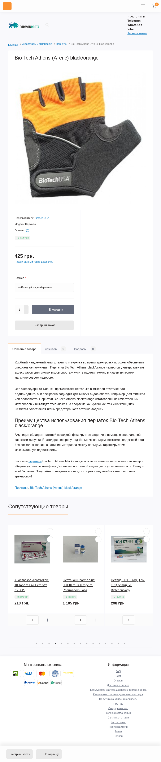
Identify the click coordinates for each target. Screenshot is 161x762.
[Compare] (50, 539)
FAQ (118, 671)
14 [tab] (118, 643)
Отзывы (118, 680)
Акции (118, 731)
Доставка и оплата (118, 685)
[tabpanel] (32, 575)
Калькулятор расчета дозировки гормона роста (118, 689)
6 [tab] (68, 643)
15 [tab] (124, 643)
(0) (27, 230)
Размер (20, 278)
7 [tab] (74, 643)
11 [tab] (99, 643)
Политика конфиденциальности (118, 699)
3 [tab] (49, 643)
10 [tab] (93, 643)
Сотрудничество (118, 708)
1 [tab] (36, 643)
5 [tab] (62, 643)
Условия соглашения (118, 713)
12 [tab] (106, 643)
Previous (10, 583)
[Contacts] (143, 6)
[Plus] (26, 307)
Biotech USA (42, 218)
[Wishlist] (50, 531)
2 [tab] (43, 643)
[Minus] (26, 312)
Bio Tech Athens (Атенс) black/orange (56, 487)
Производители (118, 726)
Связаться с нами (118, 717)
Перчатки (61, 43)
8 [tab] (80, 643)
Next (151, 583)
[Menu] (7, 6)
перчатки (35, 461)
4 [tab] (55, 643)
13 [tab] (112, 643)
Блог (118, 676)
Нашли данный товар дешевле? (34, 261)
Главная (9, 44)
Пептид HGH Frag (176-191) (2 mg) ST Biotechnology (128, 585)
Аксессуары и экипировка (37, 43)
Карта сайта (118, 722)
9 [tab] (87, 643)
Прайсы (118, 736)
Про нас (118, 703)
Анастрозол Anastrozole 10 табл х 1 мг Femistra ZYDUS (31, 585)
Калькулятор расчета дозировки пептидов (118, 694)
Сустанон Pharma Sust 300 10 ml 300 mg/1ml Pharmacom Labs (79, 585)
